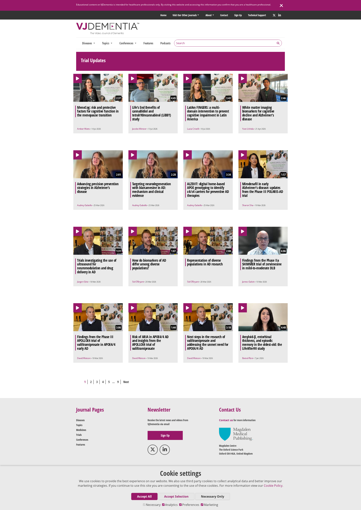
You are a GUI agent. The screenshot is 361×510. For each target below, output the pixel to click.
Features (148, 43)
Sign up (238, 15)
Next (126, 381)
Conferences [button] (126, 43)
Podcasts (165, 43)
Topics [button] (106, 43)
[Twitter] (274, 15)
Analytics (171, 505)
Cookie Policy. (273, 486)
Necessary (153, 505)
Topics (79, 425)
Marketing (211, 505)
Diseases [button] (87, 43)
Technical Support (257, 15)
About (209, 15)
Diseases (80, 420)
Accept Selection (176, 496)
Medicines (81, 430)
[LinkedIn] (279, 15)
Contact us (226, 420)
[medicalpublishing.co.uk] (236, 434)
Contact (224, 15)
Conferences (82, 439)
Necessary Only (212, 496)
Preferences (190, 505)
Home (163, 15)
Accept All (144, 496)
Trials (79, 435)
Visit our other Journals (185, 15)
